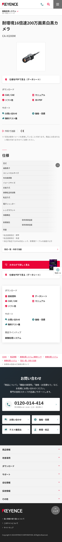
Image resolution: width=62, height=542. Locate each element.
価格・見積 (40, 113)
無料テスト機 (11, 118)
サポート (58, 273)
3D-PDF (38, 100)
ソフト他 (9, 100)
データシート (41, 296)
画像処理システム (13, 337)
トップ (55, 511)
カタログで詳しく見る (19, 264)
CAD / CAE (10, 94)
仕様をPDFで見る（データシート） (25, 79)
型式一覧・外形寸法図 (13, 249)
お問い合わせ (11, 113)
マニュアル (40, 94)
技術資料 (12, 296)
